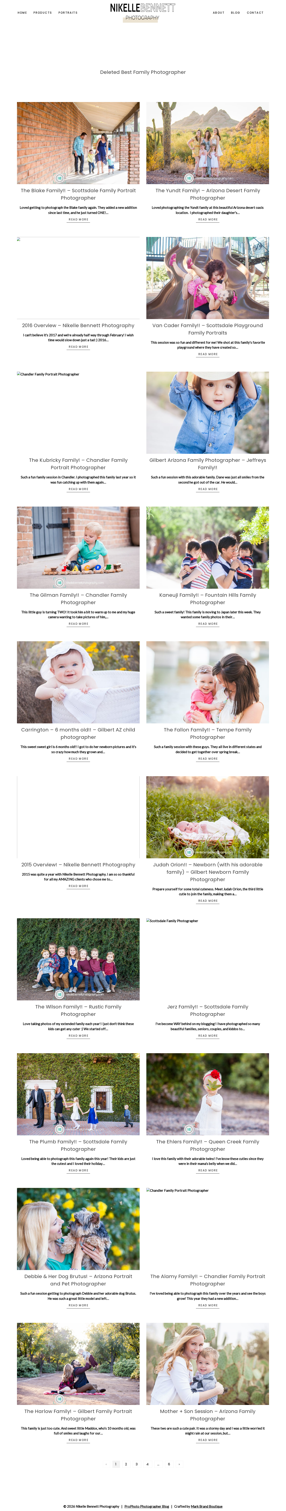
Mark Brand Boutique (207, 1506)
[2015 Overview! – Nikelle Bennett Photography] (78, 817)
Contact (255, 13)
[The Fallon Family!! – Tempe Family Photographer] (207, 682)
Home (22, 13)
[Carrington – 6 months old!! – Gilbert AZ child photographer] (78, 682)
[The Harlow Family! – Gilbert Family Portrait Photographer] (78, 1364)
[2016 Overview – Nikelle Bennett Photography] (78, 278)
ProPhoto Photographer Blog (146, 1506)
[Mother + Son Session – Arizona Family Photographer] (207, 1364)
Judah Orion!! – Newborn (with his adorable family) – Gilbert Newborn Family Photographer (208, 872)
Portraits (68, 13)
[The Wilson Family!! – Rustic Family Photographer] (78, 959)
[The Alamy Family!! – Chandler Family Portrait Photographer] (207, 1229)
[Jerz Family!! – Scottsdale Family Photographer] (207, 959)
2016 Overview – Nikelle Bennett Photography (78, 325)
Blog (235, 13)
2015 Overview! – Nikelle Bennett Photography (78, 864)
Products (43, 13)
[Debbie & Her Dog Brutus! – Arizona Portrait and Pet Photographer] (78, 1229)
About (219, 13)
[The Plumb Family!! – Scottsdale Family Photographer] (78, 1094)
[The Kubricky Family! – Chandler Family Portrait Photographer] (78, 413)
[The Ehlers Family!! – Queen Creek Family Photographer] (207, 1094)
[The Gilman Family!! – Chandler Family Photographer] (78, 548)
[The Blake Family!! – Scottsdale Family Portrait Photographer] (78, 143)
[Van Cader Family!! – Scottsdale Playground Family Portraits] (207, 278)
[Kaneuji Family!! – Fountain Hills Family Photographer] (207, 548)
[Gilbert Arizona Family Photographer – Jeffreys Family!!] (207, 413)
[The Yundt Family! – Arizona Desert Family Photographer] (207, 143)
